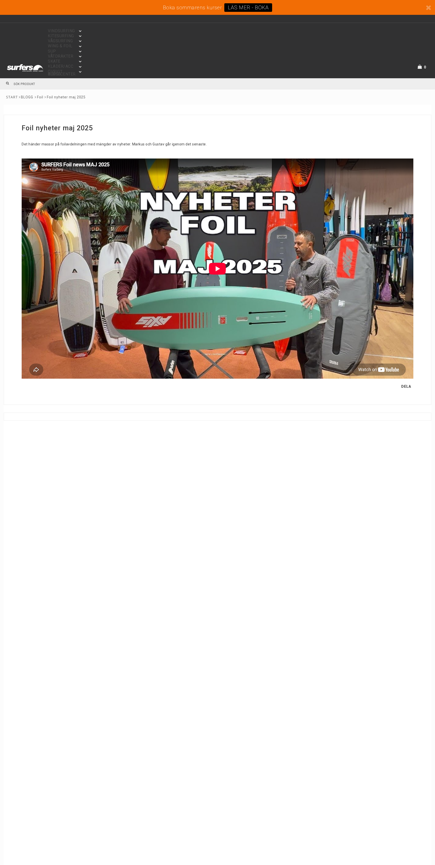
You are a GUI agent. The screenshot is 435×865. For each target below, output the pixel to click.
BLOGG (27, 97)
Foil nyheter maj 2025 (66, 97)
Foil (40, 97)
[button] (425, 67)
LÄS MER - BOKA (248, 8)
